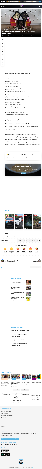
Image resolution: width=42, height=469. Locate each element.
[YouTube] (5, 445)
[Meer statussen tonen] (40, 1)
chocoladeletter (11, 236)
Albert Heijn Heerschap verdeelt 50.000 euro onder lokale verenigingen (17, 287)
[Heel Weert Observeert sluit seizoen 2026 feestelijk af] (28, 299)
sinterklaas (17, 236)
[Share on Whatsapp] (2, 49)
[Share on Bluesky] (2, 57)
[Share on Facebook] (2, 43)
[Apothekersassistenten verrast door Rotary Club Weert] (5, 376)
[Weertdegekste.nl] (21, 6)
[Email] (2, 59)
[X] (3, 445)
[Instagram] (8, 445)
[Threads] (12, 445)
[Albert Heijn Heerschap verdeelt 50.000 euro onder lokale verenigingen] (28, 288)
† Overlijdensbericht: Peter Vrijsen (17, 280)
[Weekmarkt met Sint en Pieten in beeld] (26, 376)
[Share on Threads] (2, 54)
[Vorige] (7, 222)
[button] (2, 6)
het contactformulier (29, 154)
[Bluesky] (14, 445)
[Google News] (7, 445)
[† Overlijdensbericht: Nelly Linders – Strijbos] (28, 294)
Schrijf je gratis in (28, 157)
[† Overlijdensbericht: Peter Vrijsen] (28, 282)
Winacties (5, 35)
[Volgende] (39, 222)
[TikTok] (16, 445)
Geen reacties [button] (36, 267)
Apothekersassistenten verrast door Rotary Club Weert (5, 382)
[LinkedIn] (10, 445)
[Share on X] (2, 46)
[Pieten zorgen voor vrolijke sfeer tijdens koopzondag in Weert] (15, 376)
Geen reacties (27, 35)
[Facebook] (1, 445)
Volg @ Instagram (16, 397)
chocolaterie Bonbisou (12, 112)
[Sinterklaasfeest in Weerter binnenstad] (36, 376)
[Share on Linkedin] (2, 51)
